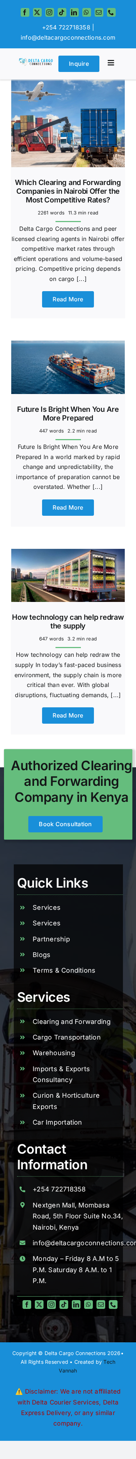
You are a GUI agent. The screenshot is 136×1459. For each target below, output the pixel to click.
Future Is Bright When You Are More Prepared (68, 413)
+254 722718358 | (68, 27)
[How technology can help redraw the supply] (68, 553)
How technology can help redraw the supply (68, 621)
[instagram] (49, 12)
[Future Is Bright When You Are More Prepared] (68, 345)
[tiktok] (62, 12)
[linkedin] (74, 12)
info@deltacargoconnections (78, 1243)
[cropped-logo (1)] (36, 61)
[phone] (111, 12)
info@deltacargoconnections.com (68, 37)
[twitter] (37, 12)
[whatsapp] (86, 12)
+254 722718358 (59, 1189)
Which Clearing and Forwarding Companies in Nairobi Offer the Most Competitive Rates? (68, 191)
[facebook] (25, 12)
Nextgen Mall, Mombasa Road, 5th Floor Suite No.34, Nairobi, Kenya (78, 1216)
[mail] (99, 12)
